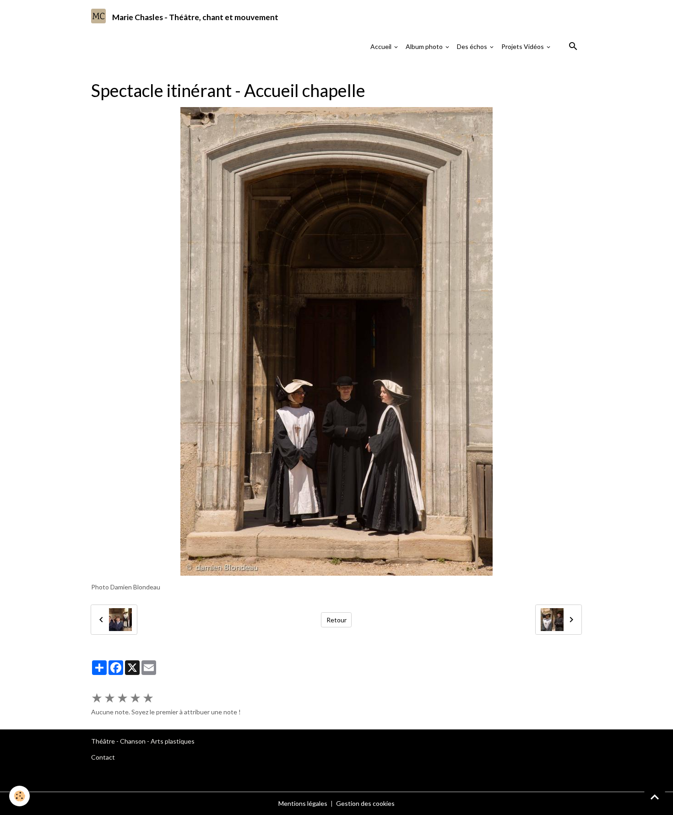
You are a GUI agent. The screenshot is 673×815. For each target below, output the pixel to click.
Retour (336, 620)
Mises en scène (189, 71)
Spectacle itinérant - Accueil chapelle (385, 71)
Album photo (425, 46)
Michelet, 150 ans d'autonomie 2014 (271, 71)
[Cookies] (19, 796)
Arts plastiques (173, 741)
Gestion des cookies (365, 803)
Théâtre (103, 741)
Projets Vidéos (523, 46)
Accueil (381, 46)
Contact (103, 757)
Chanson (133, 741)
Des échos (472, 46)
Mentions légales (302, 803)
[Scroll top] (654, 796)
